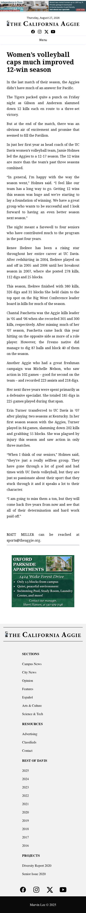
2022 (25, 795)
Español (27, 697)
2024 (25, 779)
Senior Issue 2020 (34, 874)
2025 (25, 770)
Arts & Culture (32, 705)
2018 (25, 829)
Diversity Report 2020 (36, 865)
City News (29, 672)
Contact (27, 750)
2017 (25, 837)
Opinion (27, 680)
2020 (25, 812)
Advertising (29, 734)
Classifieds (29, 742)
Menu (43, 40)
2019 (25, 820)
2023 (25, 787)
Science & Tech (32, 714)
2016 (25, 845)
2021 (25, 804)
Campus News (32, 664)
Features (27, 689)
